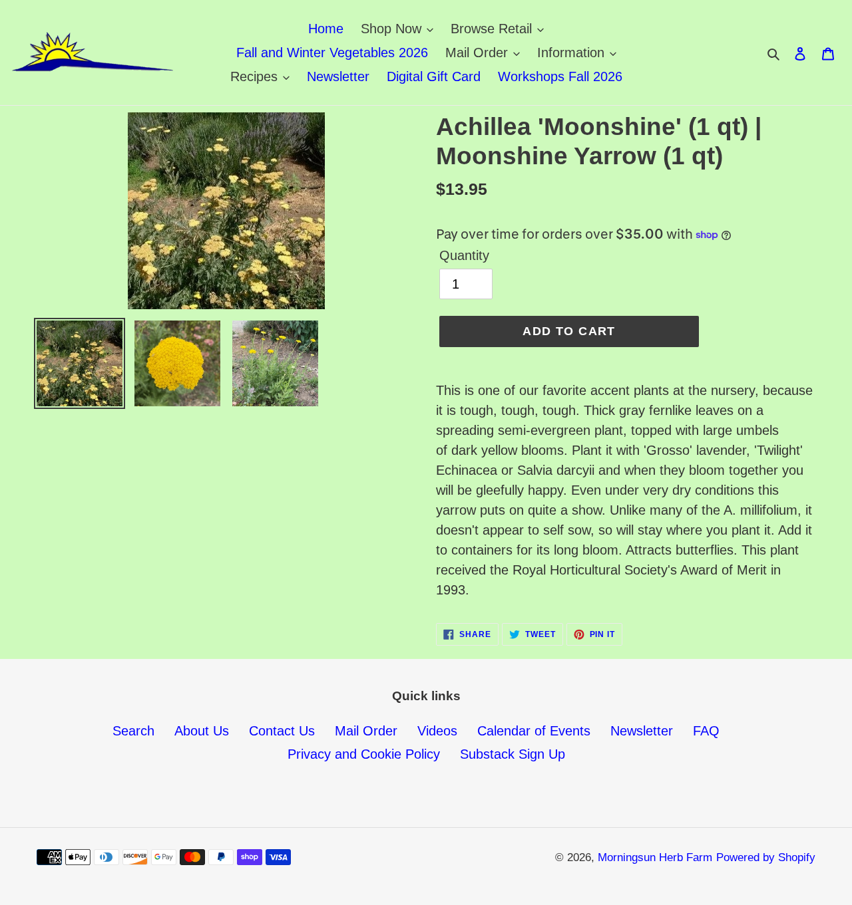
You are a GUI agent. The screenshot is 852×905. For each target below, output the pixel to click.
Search (133, 730)
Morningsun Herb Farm (655, 857)
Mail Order (366, 730)
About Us (201, 730)
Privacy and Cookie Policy (364, 754)
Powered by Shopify (765, 857)
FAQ (706, 730)
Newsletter (641, 730)
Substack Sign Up (512, 754)
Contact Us (282, 730)
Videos (437, 730)
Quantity (464, 255)
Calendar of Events (533, 730)
